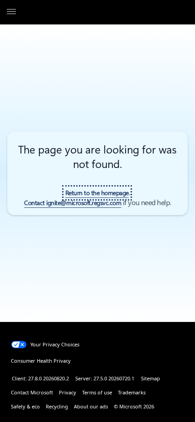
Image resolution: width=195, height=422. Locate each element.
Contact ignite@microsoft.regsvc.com (72, 202)
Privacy (67, 392)
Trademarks (132, 392)
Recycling (57, 406)
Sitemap (150, 378)
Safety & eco (25, 406)
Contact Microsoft (32, 392)
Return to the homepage (97, 193)
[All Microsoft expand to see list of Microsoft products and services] (11, 12)
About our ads (91, 406)
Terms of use (97, 392)
